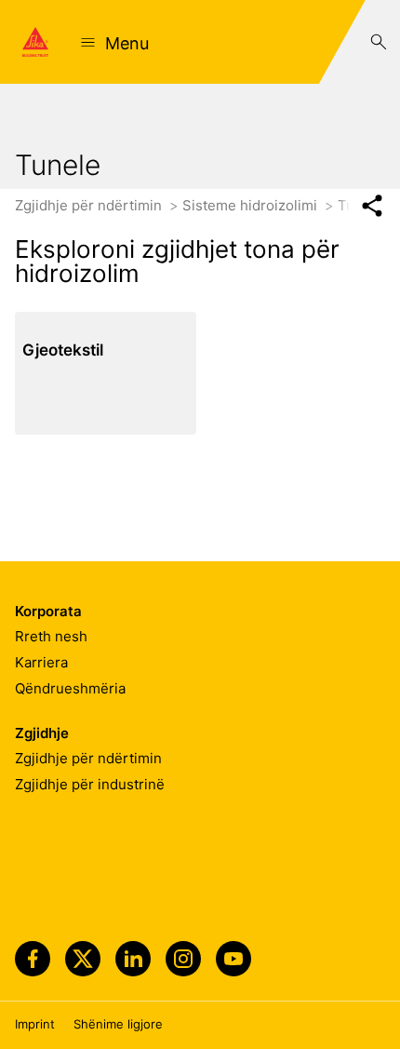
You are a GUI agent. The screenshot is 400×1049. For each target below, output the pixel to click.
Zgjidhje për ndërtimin (90, 205)
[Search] (379, 42)
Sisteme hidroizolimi (251, 205)
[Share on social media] (371, 206)
